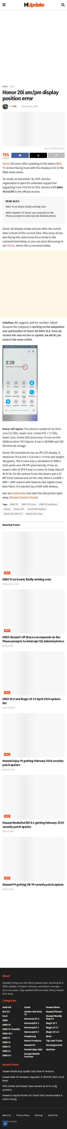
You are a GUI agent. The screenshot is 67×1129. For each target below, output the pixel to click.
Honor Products (32, 1040)
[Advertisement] (33, 46)
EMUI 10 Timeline (11, 1029)
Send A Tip (53, 1115)
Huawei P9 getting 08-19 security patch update (33, 884)
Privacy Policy (22, 1115)
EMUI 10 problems (48, 504)
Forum (11, 245)
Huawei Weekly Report (54, 1017)
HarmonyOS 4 (31, 1027)
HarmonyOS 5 (31, 1032)
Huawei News (53, 1007)
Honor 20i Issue (34, 514)
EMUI (12, 86)
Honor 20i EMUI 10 (13, 514)
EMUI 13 (6, 1046)
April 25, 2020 (9, 708)
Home (4, 86)
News (49, 1036)
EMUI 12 (6, 1042)
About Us (6, 1115)
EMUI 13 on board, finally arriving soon (26, 206)
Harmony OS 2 (31, 1018)
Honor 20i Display (37, 509)
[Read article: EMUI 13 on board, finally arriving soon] (33, 554)
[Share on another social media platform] (56, 155)
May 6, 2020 (8, 646)
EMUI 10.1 (7, 1033)
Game (27, 1007)
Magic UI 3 (51, 1023)
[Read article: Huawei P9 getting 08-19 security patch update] (33, 859)
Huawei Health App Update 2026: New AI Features (28, 1071)
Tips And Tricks (54, 1040)
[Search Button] (63, 5)
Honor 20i (19, 509)
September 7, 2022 (11, 584)
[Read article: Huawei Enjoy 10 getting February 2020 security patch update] (33, 735)
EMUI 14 (6, 1051)
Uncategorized (54, 1045)
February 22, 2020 (29, 106)
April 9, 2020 (9, 832)
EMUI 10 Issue (29, 504)
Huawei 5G (29, 1045)
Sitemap (39, 1115)
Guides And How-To (33, 1013)
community (19, 493)
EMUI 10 (14, 504)
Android (6, 1007)
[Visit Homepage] (33, 5)
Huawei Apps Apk (33, 1049)
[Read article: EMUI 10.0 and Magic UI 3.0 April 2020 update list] (33, 673)
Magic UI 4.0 (52, 1032)
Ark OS (6, 1011)
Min (14, 106)
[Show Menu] (4, 5)
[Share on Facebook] (20, 155)
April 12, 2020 (9, 770)
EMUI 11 (6, 1038)
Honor (6, 163)
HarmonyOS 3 (31, 1023)
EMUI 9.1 (6, 1055)
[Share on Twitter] (38, 155)
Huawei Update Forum (24, 497)
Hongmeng (30, 1036)
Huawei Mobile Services (32, 1055)
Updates (50, 1049)
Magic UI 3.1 (52, 1027)
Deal (4, 1016)
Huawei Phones (54, 1011)
